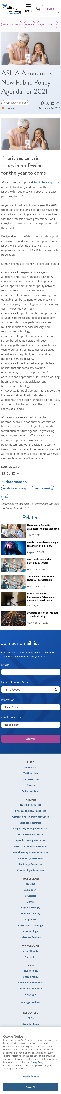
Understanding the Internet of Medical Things (42, 614)
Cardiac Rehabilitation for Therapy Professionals (41, 578)
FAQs (31, 1018)
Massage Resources (30, 822)
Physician (30, 919)
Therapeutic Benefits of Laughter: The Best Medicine (43, 527)
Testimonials (30, 773)
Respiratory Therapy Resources (30, 828)
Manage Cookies (30, 1002)
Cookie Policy (30, 976)
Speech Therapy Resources (30, 840)
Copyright (30, 994)
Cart (38, 9)
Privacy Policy (30, 970)
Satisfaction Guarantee (30, 982)
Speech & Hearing (43, 488)
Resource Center (12, 24)
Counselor (30, 895)
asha (5, 497)
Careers (30, 785)
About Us (30, 767)
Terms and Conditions (30, 988)
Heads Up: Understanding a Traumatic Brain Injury (42, 544)
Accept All (30, 1087)
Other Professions (30, 937)
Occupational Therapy (30, 925)
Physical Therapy (47, 24)
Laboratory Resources (30, 858)
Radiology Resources (30, 864)
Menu (28, 10)
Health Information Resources (30, 846)
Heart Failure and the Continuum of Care (39, 561)
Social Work (30, 889)
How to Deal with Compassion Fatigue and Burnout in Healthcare (41, 597)
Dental (30, 901)
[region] (30, 1060)
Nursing (29, 24)
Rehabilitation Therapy (15, 102)
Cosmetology (30, 931)
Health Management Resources (30, 852)
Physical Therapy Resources (30, 810)
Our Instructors (30, 779)
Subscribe (30, 957)
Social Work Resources (30, 834)
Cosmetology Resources (30, 870)
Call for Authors (30, 791)
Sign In (50, 8)
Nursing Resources (30, 804)
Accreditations (30, 1024)
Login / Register (30, 951)
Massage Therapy (30, 913)
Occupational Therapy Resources (30, 816)
